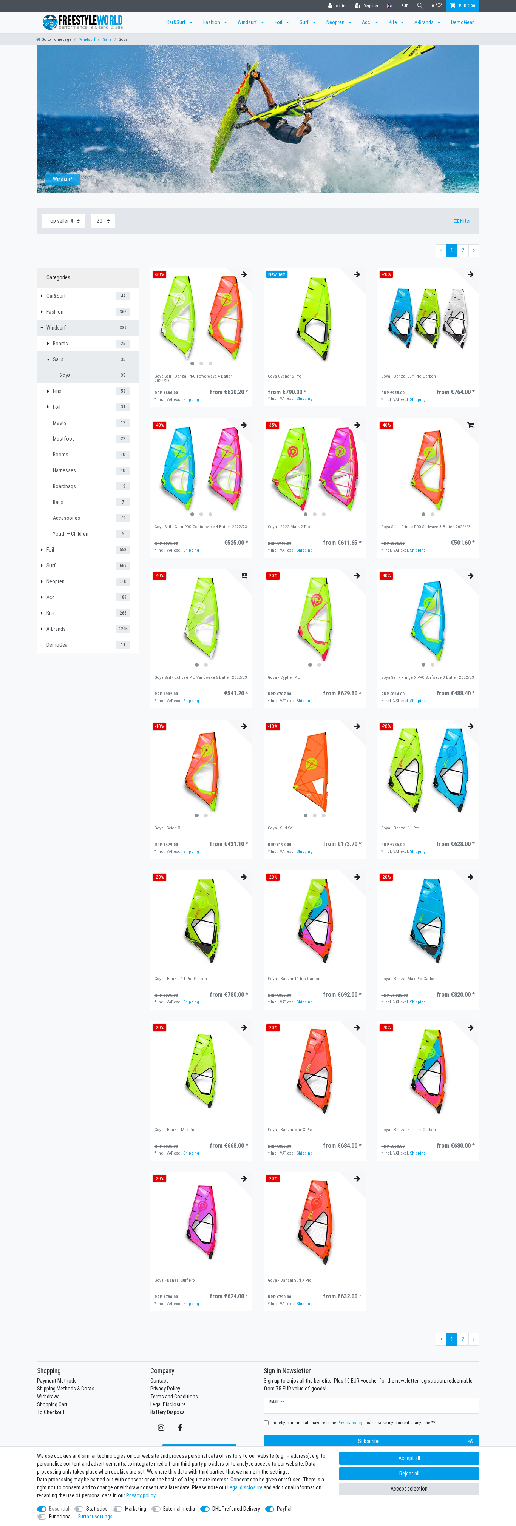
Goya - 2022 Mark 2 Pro (289, 526)
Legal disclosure (245, 1487)
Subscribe (369, 1441)
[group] (201, 319)
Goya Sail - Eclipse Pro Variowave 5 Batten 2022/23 (200, 677)
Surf (305, 22)
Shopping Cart (52, 1404)
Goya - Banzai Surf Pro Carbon (408, 376)
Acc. (367, 22)
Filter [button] (465, 220)
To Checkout (51, 1412)
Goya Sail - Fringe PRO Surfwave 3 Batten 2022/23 (426, 526)
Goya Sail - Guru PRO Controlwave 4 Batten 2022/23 (200, 526)
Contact (159, 1380)
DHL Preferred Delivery (236, 1508)
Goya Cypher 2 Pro (284, 376)
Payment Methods (57, 1380)
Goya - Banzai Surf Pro (174, 1280)
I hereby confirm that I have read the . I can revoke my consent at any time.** (352, 1422)
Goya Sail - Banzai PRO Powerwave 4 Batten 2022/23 (193, 378)
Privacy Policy (165, 1388)
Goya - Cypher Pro (284, 677)
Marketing (135, 1508)
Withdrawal (49, 1396)
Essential (59, 1508)
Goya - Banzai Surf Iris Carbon (408, 1129)
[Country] (390, 6)
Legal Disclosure (168, 1404)
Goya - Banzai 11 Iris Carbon (294, 978)
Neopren (336, 22)
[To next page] (473, 250)
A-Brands (424, 22)
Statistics (97, 1508)
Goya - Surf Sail (281, 828)
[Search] (420, 6)
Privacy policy (140, 1495)
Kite (393, 22)
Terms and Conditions (174, 1396)
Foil (279, 22)
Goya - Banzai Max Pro (175, 1129)
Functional (60, 1516)
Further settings (95, 1516)
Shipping (191, 399)
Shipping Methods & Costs (65, 1388)
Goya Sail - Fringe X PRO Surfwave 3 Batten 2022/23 (427, 677)
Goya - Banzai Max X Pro (290, 1129)
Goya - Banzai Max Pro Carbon (409, 978)
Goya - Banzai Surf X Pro (290, 1280)
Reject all (409, 1473)
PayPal (284, 1508)
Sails (107, 39)
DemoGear (462, 22)
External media (179, 1508)
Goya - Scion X (167, 828)
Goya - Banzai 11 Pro (400, 828)
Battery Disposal (168, 1412)
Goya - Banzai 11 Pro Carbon (180, 978)
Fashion (212, 22)
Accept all (409, 1458)
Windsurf (248, 22)
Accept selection (409, 1488)
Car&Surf (176, 22)
